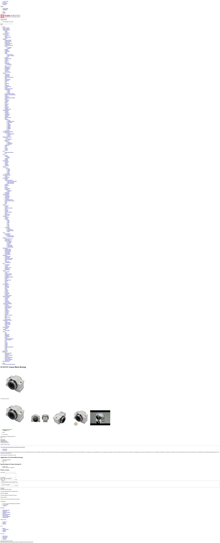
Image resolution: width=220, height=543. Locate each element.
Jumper (6, 285)
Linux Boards (5, 160)
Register (4, 12)
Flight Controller (8, 251)
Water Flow (7, 99)
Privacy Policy (7, 358)
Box (6, 332)
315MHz (9, 124)
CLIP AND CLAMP (9, 258)
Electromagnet (7, 79)
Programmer (7, 177)
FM (8, 129)
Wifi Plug (9, 134)
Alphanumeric (9, 143)
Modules (4, 39)
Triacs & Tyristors (8, 295)
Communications (6, 110)
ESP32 (6, 155)
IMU (6, 102)
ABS (8, 220)
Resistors (6, 294)
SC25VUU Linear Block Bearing (9, 364)
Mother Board (7, 323)
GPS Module (7, 252)
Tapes (6, 347)
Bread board (7, 257)
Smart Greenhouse (6, 28)
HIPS (8, 225)
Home (4, 26)
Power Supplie (7, 324)
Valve (6, 349)
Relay (6, 52)
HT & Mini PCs (6, 327)
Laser (6, 46)
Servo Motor (9, 244)
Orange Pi (7, 165)
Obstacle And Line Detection (10, 94)
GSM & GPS (7, 114)
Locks (6, 342)
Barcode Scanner (8, 41)
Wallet (6, 325)
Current (8, 90)
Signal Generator (8, 58)
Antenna (6, 111)
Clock (6, 61)
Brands (4, 528)
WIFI (6, 118)
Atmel (8, 172)
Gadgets (4, 329)
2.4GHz (8, 120)
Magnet (6, 343)
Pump (6, 337)
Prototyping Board (8, 259)
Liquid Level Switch (8, 88)
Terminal (6, 309)
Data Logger (7, 42)
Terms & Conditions (8, 359)
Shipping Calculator (8, 355)
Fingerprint (7, 80)
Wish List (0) (5, 3)
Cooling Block (8, 63)
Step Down (9, 190)
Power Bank (7, 330)
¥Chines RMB (5, 8)
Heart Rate (7, 85)
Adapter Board (7, 256)
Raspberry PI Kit (8, 267)
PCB (6, 203)
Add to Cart (3, 439)
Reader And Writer (10, 55)
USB (6, 278)
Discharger (7, 185)
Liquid (6, 87)
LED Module (7, 196)
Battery (6, 179)
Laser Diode (7, 293)
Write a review (7, 444)
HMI (6, 146)
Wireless (7, 119)
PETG (8, 221)
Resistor (6, 298)
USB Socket (7, 310)
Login (4, 11)
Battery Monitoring (10, 182)
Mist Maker (7, 67)
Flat (5, 282)
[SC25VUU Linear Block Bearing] (14, 427)
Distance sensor (8, 250)
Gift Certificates (5, 529)
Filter (6, 186)
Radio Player (7, 51)
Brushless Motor (8, 249)
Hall (6, 84)
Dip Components (6, 284)
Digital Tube (7, 139)
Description (5, 449)
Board (6, 30)
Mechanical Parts (10, 230)
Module (8, 48)
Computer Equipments (9, 338)
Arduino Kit (7, 264)
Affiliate (4, 530)
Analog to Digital (8, 40)
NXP (8, 171)
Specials (4, 531)
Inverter (6, 187)
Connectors (7, 301)
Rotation (6, 57)
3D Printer (7, 217)
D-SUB (6, 313)
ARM (4, 166)
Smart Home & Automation (8, 131)
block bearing (10, 447)
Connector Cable (8, 274)
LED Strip (7, 197)
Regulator (7, 189)
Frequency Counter (8, 43)
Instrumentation (8, 66)
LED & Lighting (6, 194)
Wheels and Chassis (8, 238)
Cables (4, 270)
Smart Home (7, 132)
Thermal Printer (8, 72)
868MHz (9, 127)
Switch (6, 59)
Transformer (7, 193)
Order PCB (7, 354)
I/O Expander (7, 44)
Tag (8, 56)
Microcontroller (8, 302)
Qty (1, 437)
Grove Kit (7, 265)
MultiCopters (5, 248)
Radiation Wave (8, 109)
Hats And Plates (8, 37)
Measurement (7, 89)
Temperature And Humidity (10, 97)
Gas (5, 82)
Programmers (7, 173)
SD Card (6, 69)
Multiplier (7, 50)
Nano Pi (6, 162)
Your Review (2, 477)
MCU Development (6, 174)
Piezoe (6, 95)
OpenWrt (6, 164)
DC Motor (9, 242)
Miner (6, 321)
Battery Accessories (9, 180)
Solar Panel (7, 192)
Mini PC (6, 328)
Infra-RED (7, 115)
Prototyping (5, 255)
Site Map (4, 523)
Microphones (7, 214)
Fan (5, 340)
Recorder (6, 209)
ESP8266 (7, 156)
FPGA (8, 168)
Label (6, 341)
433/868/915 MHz (10, 121)
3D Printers (5, 216)
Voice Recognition (8, 212)
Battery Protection (10, 183)
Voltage (8, 92)
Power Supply (5, 178)
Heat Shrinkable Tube (9, 276)
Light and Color (8, 86)
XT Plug (6, 311)
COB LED (7, 195)
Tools (4, 331)
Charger (6, 184)
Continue (2, 488)
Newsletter (5, 539)
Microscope (7, 334)
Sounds (4, 204)
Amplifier (7, 205)
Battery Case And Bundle (12, 181)
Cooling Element (8, 339)
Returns (4, 522)
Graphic (8, 142)
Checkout (4, 4)
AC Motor (9, 241)
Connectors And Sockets (7, 303)
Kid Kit (6, 266)
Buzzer (6, 206)
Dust (6, 78)
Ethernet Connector (8, 314)
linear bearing (5, 447)
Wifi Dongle (9, 122)
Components (7, 227)
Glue (6, 333)
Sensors (4, 73)
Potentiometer (7, 68)
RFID (6, 53)
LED (6, 202)
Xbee (8, 123)
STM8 (8, 170)
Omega (6, 163)
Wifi (6, 153)
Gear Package (7, 239)
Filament (7, 219)
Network (6, 116)
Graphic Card (7, 322)
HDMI (6, 283)
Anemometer (7, 75)
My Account (5, 535)
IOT (4, 151)
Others (6, 344)
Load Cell (7, 103)
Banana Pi (7, 161)
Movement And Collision (9, 93)
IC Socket (7, 292)
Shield (6, 31)
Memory (6, 49)
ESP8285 (6, 158)
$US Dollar (5, 9)
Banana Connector (8, 306)
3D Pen (6, 218)
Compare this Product (4, 442)
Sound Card (7, 215)
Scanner (6, 149)
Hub (6, 65)
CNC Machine (7, 233)
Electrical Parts (10, 229)
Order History (5, 536)
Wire (6, 260)
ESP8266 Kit (7, 269)
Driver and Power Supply (9, 200)
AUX (6, 272)
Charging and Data (8, 273)
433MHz (9, 125)
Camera (6, 137)
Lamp (6, 201)
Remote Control (8, 117)
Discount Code (7, 360)
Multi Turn (7, 286)
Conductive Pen (8, 262)
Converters (7, 62)
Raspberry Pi (5, 33)
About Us (7, 356)
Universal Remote (10, 133)
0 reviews (2, 444)
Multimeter (7, 335)
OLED (6, 148)
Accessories (7, 32)
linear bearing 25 (22, 447)
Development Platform (9, 152)
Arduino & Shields (6, 29)
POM (8, 222)
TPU (8, 226)
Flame (6, 81)
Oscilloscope (7, 336)
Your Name (2, 472)
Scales (6, 345)
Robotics (4, 237)
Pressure (6, 108)
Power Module (7, 254)
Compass (6, 100)
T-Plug (6, 308)
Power (8, 91)
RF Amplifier (7, 130)
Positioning (7, 96)
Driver (6, 150)
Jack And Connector (8, 207)
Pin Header (7, 287)
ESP (4, 154)
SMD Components (6, 296)
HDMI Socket (7, 317)
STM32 (8, 169)
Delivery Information (9, 357)
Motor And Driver (10, 236)
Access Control (10, 54)
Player (6, 208)
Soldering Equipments (9, 346)
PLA (8, 224)
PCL (8, 223)
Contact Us (5, 2)
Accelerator (7, 74)
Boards (6, 167)
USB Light (7, 198)
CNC (4, 232)
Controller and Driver (9, 199)
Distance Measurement (9, 77)
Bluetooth (7, 112)
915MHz (9, 128)
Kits (4, 263)
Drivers (8, 228)
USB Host (7, 60)
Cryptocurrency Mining (7, 320)
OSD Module (7, 253)
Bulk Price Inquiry (8, 353)
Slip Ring (6, 277)
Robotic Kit (7, 268)
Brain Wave (7, 76)
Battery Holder (7, 307)
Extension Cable (8, 279)
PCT (6, 318)
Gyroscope (7, 83)
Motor (8, 231)
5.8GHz (8, 126)
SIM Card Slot (7, 319)
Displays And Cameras (7, 136)
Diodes (6, 291)
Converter (7, 113)
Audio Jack (7, 305)
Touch (6, 98)
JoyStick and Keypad (9, 45)
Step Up (8, 191)
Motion (6, 104)
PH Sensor (7, 107)
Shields (6, 159)
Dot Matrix (7, 145)
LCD (6, 147)
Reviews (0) (5, 450)
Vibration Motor (10, 247)
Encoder (6, 101)
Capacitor (7, 290)
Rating (1, 479)
